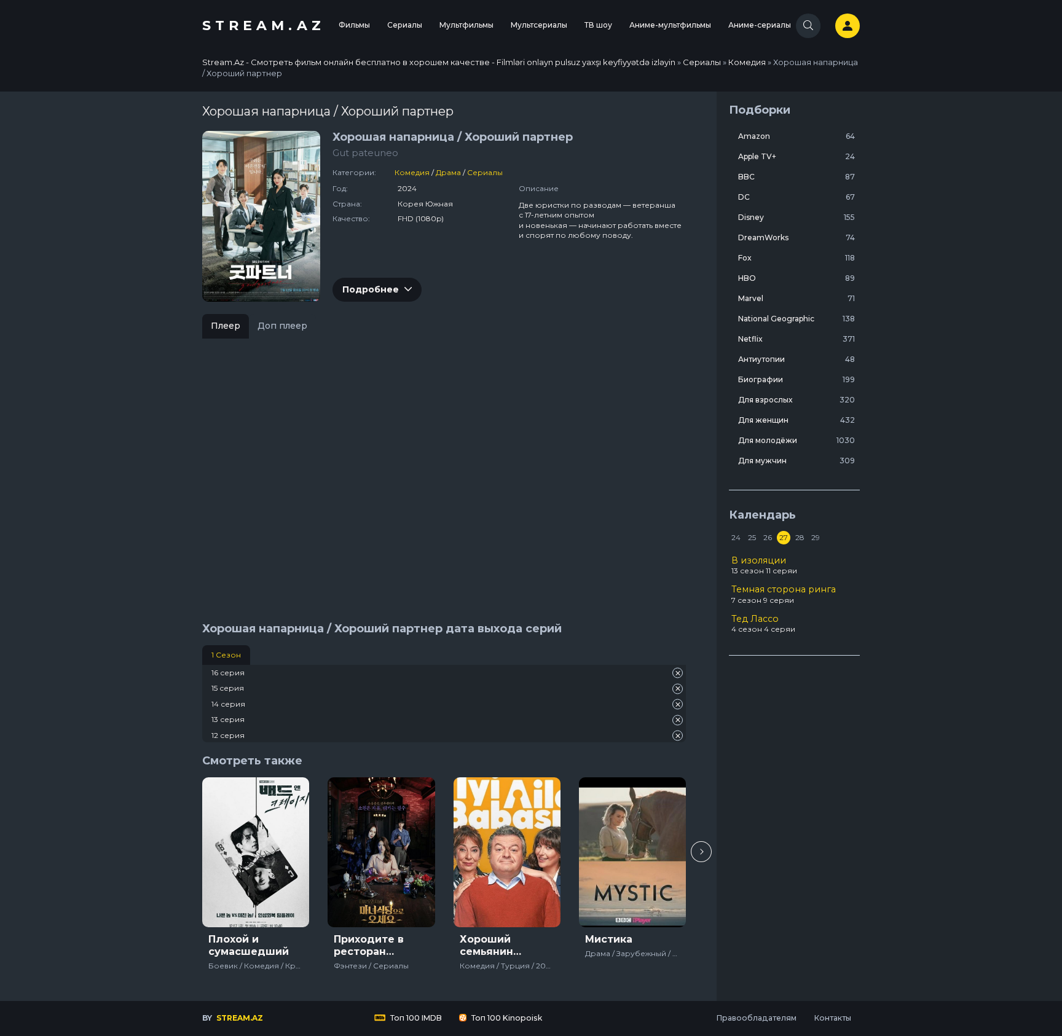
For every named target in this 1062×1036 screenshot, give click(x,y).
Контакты (832, 1017)
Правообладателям (756, 1017)
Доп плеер (282, 325)
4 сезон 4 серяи (763, 623)
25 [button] (752, 537)
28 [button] (799, 537)
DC (796, 197)
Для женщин (796, 420)
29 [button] (815, 537)
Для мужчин (796, 460)
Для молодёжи (796, 440)
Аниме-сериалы (759, 24)
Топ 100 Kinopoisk (506, 1017)
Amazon (796, 136)
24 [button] (736, 537)
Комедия (412, 172)
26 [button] (767, 537)
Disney (796, 217)
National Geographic (796, 318)
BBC (796, 176)
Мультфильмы (466, 24)
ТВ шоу (598, 24)
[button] (701, 851)
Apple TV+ (796, 156)
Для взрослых (796, 399)
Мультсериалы (539, 24)
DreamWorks (796, 237)
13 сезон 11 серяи (764, 565)
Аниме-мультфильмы (670, 24)
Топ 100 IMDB (415, 1017)
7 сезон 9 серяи (783, 594)
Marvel (796, 298)
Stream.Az (263, 25)
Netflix (796, 338)
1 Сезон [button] (226, 654)
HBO (796, 278)
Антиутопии (796, 359)
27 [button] (783, 537)
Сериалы (404, 24)
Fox (796, 257)
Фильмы (354, 24)
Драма (448, 172)
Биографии (796, 379)
